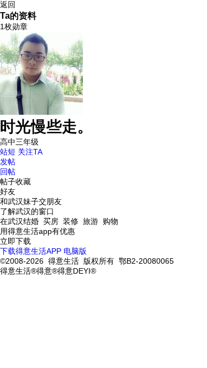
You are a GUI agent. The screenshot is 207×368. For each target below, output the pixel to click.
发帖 (7, 161)
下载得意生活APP (30, 251)
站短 (7, 151)
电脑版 (75, 251)
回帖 (7, 171)
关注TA (30, 151)
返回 (7, 4)
